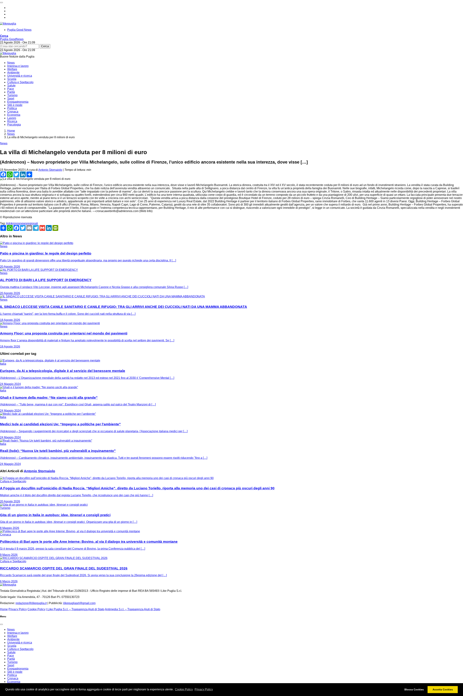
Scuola (11, 79)
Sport (10, 98)
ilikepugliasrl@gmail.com (79, 603)
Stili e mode (14, 105)
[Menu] (1, 2)
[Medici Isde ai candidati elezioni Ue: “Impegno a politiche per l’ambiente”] (48, 413)
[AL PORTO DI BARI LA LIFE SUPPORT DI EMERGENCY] (39, 269)
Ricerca (12, 121)
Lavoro (11, 118)
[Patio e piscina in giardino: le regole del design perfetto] (36, 243)
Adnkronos (13, 223)
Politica (12, 108)
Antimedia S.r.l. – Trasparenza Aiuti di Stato (132, 609)
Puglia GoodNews (12, 39)
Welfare (12, 69)
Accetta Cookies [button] (443, 689)
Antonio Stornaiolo (50, 169)
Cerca (45, 46)
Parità (11, 92)
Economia (13, 114)
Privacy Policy (204, 689)
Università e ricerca (19, 75)
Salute (11, 85)
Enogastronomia (17, 101)
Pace (10, 88)
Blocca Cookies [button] (414, 689)
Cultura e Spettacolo (20, 82)
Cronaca (12, 111)
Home (4, 609)
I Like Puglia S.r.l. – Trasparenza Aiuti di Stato (75, 609)
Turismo (12, 95)
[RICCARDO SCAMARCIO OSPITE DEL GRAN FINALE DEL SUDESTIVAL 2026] (53, 558)
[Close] (1, 624)
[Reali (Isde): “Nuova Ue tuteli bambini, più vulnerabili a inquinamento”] (46, 440)
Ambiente (13, 72)
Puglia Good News (19, 29)
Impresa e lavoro (18, 65)
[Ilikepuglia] (8, 23)
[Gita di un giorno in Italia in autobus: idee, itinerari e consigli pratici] (44, 504)
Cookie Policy (184, 689)
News (11, 62)
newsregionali (29, 223)
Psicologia (14, 124)
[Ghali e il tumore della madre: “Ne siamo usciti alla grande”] (39, 387)
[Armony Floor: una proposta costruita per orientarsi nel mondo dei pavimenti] (50, 323)
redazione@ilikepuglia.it (31, 603)
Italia (3, 363)
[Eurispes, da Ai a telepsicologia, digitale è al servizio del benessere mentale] (50, 360)
